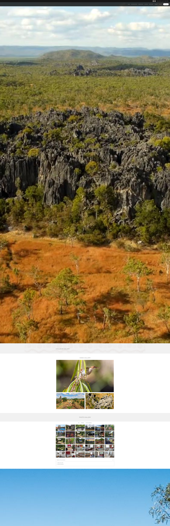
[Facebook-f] (153, 1)
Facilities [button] (82, 422)
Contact (160, 4)
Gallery (156, 4)
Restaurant (151, 4)
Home (129, 4)
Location (146, 4)
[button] (1, 172)
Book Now (166, 4)
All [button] (78, 422)
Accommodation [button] (89, 422)
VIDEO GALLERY (60, 462)
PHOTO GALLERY (61, 464)
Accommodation (134, 4)
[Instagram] (155, 1)
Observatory (140, 4)
